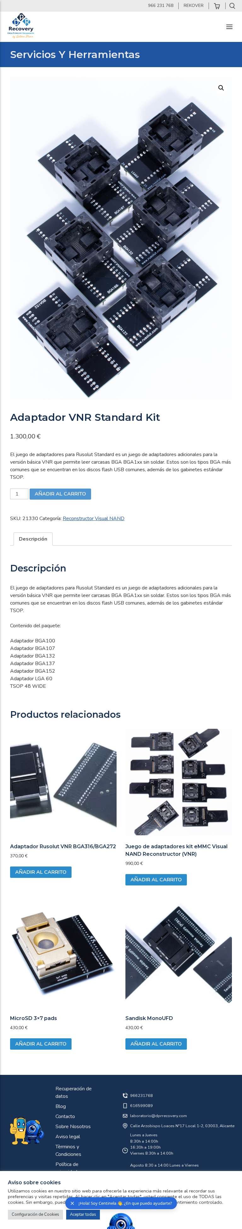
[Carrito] (217, 6)
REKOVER (194, 6)
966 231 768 (160, 6)
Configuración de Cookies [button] (35, 1214)
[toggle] (229, 26)
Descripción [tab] (33, 539)
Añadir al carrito (60, 493)
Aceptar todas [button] (83, 1214)
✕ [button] (72, 1203)
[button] (221, 88)
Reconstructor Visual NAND (93, 518)
